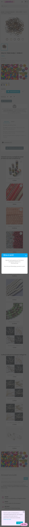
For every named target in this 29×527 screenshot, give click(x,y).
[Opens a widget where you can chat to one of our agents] (24, 524)
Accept (19, 523)
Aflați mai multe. (7, 519)
